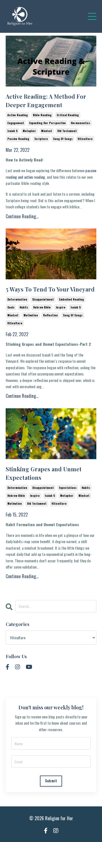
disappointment (43, 299)
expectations (67, 487)
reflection (50, 315)
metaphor (29, 131)
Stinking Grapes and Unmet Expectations (44, 473)
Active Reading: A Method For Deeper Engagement (46, 100)
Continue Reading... (22, 216)
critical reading (68, 115)
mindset (46, 131)
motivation (31, 315)
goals (10, 307)
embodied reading (71, 299)
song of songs (63, 139)
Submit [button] (51, 780)
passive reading (18, 139)
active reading (17, 115)
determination (17, 299)
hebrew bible (42, 307)
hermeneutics (80, 123)
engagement (15, 123)
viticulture (85, 139)
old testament (67, 131)
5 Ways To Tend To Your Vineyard (50, 289)
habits (24, 307)
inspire (60, 307)
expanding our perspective (47, 123)
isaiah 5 (12, 131)
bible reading (42, 115)
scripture (41, 139)
